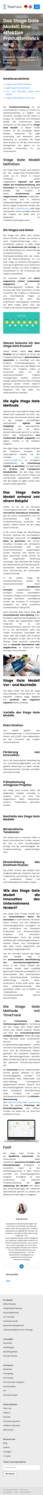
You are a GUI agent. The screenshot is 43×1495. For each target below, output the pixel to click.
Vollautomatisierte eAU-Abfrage (18, 1329)
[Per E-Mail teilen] (9, 1281)
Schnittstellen (9, 1386)
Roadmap (7, 1369)
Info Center (8, 1378)
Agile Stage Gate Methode (18, 88)
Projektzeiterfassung (12, 1308)
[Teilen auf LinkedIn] (7, 1281)
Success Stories (10, 1356)
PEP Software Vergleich (13, 1382)
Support (7, 1412)
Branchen (7, 1343)
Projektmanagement (20, 49)
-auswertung (33, 1102)
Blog (5, 1443)
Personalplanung (10, 1312)
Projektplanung (22, 208)
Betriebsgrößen (10, 1351)
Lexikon (6, 1447)
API (4, 1390)
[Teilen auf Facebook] (6, 1281)
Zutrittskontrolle (10, 1321)
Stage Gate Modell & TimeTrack (20, 98)
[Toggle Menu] (37, 7)
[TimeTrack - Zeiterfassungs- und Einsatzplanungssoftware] (12, 6)
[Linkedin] (21, 1266)
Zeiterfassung (9, 1304)
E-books (7, 1456)
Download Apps (10, 1395)
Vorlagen (7, 1451)
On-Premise (8, 1317)
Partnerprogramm (11, 1421)
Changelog (8, 1373)
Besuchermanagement (13, 1325)
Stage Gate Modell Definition (19, 84)
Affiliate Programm (11, 1425)
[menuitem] (8, 1492)
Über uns (7, 1408)
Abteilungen (8, 1347)
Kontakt (6, 1417)
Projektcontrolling (14, 1102)
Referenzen (8, 1430)
